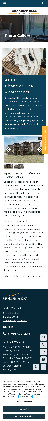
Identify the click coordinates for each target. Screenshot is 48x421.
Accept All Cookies (24, 416)
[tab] (8, 166)
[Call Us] (43, 345)
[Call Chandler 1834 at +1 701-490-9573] (43, 3)
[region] (24, 397)
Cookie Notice (25, 396)
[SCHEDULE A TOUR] (43, 359)
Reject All (23, 409)
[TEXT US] (43, 352)
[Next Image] (39, 149)
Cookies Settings (24, 402)
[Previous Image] (8, 149)
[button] (39, 3)
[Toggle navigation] (4, 3)
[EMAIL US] (43, 337)
